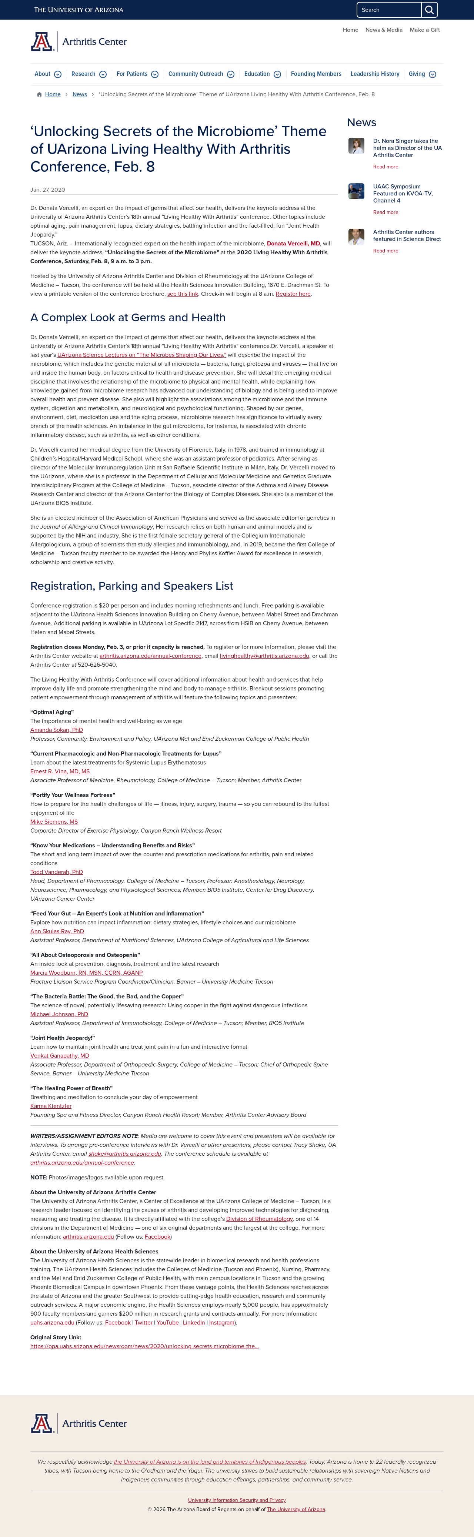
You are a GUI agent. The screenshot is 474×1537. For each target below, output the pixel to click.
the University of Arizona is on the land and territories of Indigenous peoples (210, 1462)
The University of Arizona (296, 1509)
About (42, 74)
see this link (182, 294)
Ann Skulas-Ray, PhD (57, 931)
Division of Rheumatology (259, 1219)
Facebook (157, 1236)
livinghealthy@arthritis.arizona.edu (264, 656)
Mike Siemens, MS (54, 822)
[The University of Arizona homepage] (79, 10)
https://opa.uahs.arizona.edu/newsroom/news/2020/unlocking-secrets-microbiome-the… (144, 1346)
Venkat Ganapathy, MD (59, 1055)
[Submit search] (430, 10)
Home (350, 30)
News (80, 94)
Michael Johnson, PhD (59, 1014)
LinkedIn (194, 1322)
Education (257, 74)
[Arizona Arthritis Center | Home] (96, 41)
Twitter (144, 1322)
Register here (293, 294)
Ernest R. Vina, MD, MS (60, 771)
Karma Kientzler (50, 1106)
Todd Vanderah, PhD (56, 872)
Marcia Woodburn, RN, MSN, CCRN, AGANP (86, 973)
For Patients (132, 74)
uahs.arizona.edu (52, 1322)
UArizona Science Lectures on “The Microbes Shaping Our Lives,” (141, 355)
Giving (417, 74)
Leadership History (375, 74)
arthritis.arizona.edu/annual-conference (150, 656)
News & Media (384, 30)
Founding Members (316, 74)
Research (83, 74)
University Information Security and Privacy (237, 1500)
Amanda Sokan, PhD (56, 730)
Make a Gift (425, 30)
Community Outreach (195, 74)
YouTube (168, 1322)
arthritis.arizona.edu (88, 1236)
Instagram (221, 1322)
